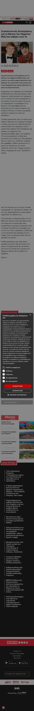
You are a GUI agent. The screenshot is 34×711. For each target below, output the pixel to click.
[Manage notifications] (3, 707)
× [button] (30, 315)
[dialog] (17, 355)
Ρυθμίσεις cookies (23, 361)
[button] (17, 395)
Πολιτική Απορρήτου (9, 363)
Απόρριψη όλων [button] (17, 390)
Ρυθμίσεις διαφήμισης (20, 357)
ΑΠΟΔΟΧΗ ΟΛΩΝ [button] (18, 386)
